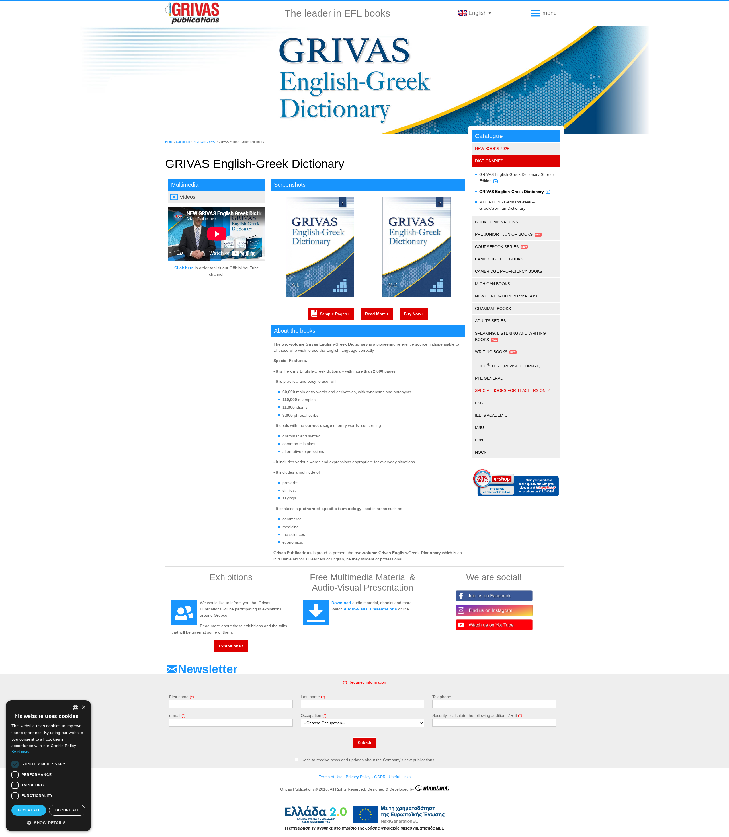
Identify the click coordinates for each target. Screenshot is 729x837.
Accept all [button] (28, 810)
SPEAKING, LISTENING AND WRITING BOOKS (510, 336)
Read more (20, 752)
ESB (479, 403)
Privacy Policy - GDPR (366, 776)
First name (179, 696)
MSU (479, 427)
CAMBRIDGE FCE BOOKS (499, 259)
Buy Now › (414, 314)
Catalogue (183, 141)
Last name (310, 696)
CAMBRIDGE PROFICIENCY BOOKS (508, 271)
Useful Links (400, 776)
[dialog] (48, 765)
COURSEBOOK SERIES (497, 246)
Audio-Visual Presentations (370, 609)
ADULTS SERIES (490, 320)
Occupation (311, 715)
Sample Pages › (335, 314)
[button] (48, 822)
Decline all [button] (67, 810)
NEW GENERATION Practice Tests (506, 296)
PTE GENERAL (489, 378)
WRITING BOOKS (491, 351)
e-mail (174, 715)
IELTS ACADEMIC (491, 415)
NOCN (481, 452)
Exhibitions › (231, 646)
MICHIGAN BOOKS (492, 283)
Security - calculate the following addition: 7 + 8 (474, 715)
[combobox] (75, 707)
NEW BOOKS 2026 (492, 148)
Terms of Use (331, 776)
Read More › (376, 314)
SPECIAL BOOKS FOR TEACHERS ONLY (512, 390)
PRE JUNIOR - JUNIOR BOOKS (504, 234)
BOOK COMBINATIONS (496, 222)
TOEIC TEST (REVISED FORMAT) (507, 365)
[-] (320, 295)
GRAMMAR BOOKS (493, 308)
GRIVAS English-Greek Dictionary (511, 191)
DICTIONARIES (204, 141)
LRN (479, 440)
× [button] (83, 707)
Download (341, 602)
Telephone (441, 696)
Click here (184, 268)
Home (169, 141)
